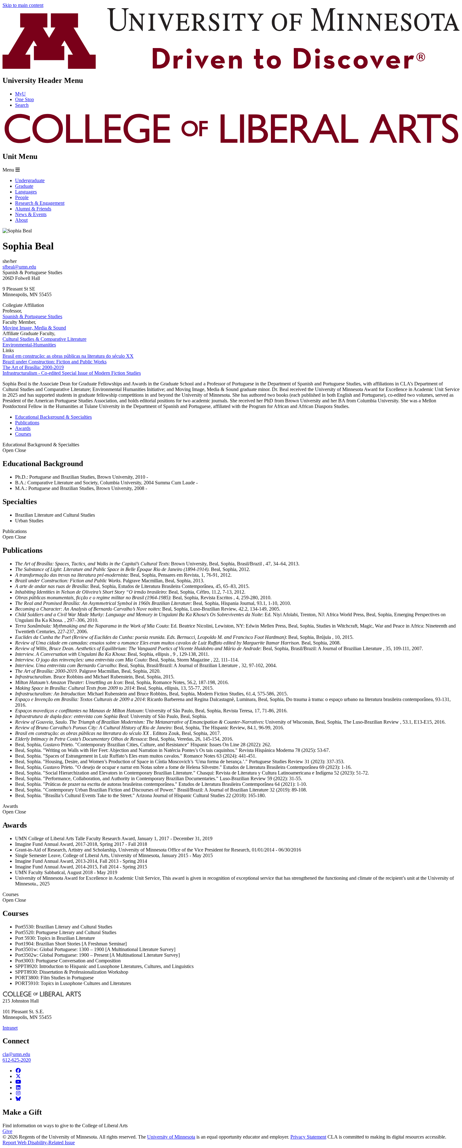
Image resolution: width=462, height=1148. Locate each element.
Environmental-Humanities (29, 344)
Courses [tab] (23, 434)
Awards (14, 808)
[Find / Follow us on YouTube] (18, 1082)
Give (7, 1131)
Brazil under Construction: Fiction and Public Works (55, 361)
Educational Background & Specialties (41, 447)
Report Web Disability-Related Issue (39, 1142)
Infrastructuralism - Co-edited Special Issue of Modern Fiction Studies (72, 373)
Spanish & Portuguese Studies (32, 316)
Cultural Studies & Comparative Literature (44, 339)
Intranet (10, 1028)
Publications (15, 534)
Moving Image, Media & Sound (34, 327)
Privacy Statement (308, 1137)
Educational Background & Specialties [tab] (53, 417)
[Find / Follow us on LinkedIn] (18, 1087)
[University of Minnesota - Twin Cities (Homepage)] (231, 67)
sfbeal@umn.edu (19, 266)
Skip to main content (23, 5)
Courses (14, 897)
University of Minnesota (171, 1137)
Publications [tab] (27, 422)
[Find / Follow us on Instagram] (18, 1093)
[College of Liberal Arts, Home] (231, 143)
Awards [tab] (22, 428)
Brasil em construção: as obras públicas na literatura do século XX (68, 356)
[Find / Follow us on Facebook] (18, 1070)
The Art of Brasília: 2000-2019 (33, 367)
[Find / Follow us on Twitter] (18, 1076)
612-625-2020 (17, 1060)
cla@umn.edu (16, 1054)
